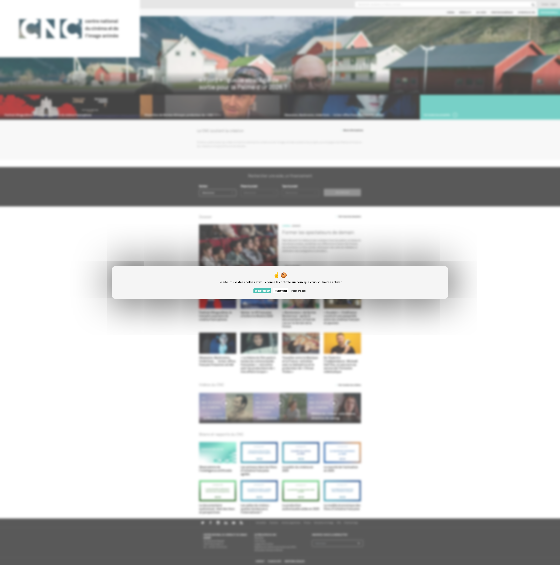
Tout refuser (280, 290)
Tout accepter (262, 290)
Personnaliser (298, 290)
